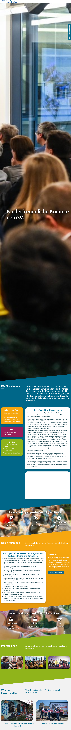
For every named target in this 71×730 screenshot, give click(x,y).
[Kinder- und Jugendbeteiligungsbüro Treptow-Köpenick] (17, 701)
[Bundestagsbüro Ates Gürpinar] (52, 701)
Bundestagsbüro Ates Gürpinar (53, 723)
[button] (2, 663)
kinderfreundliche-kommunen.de (9, 449)
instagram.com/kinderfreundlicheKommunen (17, 453)
